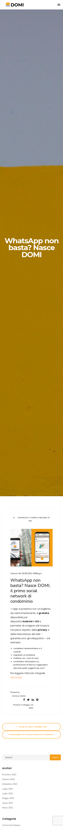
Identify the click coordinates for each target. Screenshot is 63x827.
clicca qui (16, 677)
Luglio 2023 (7, 788)
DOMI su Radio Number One (33, 727)
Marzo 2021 (7, 807)
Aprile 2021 (7, 803)
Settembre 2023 (9, 784)
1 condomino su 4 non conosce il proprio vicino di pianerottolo (34, 734)
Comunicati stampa (27, 518)
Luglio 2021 (7, 793)
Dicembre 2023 (9, 774)
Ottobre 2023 (8, 779)
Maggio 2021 (8, 798)
